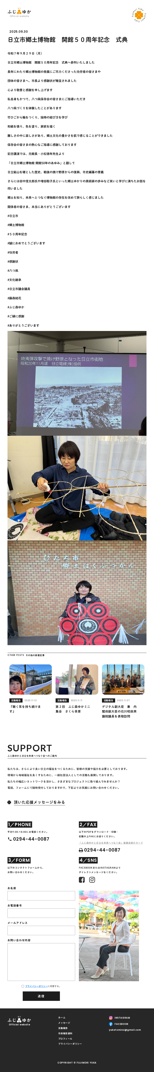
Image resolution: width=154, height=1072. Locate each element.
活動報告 (63, 1028)
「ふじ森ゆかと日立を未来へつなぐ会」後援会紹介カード (111, 843)
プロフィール (65, 1038)
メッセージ (64, 1023)
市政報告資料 (65, 1033)
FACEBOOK (121, 1024)
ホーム (61, 1017)
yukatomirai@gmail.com (125, 1029)
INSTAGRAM (122, 1017)
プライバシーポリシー (36, 986)
